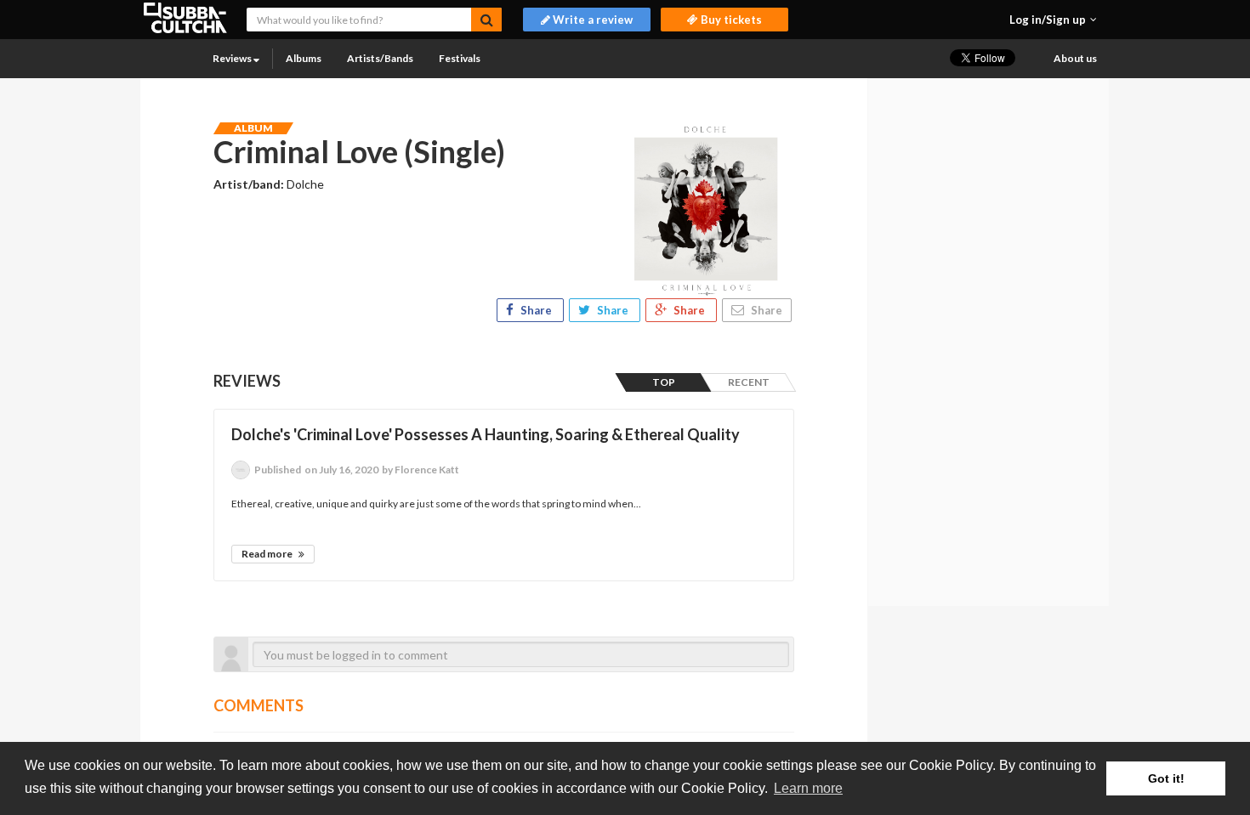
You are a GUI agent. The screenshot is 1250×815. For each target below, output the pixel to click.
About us (1075, 58)
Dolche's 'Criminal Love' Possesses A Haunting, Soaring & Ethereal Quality (485, 434)
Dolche (305, 184)
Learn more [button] (808, 788)
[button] (1053, 19)
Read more (267, 553)
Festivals (459, 58)
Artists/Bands (380, 58)
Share (536, 310)
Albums (303, 58)
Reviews (233, 58)
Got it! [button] (1166, 778)
